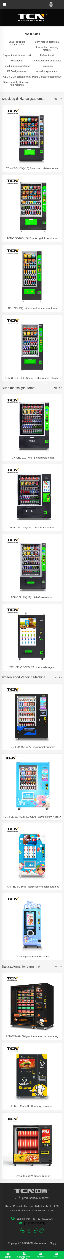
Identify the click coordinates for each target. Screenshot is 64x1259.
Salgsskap (47, 66)
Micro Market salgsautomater (47, 76)
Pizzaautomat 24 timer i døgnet (32, 1175)
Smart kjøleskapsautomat (17, 66)
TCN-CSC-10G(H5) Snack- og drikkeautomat (32, 238)
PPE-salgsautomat (17, 71)
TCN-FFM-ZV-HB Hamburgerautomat (32, 1106)
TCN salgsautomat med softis (32, 956)
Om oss (28, 1206)
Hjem (8, 1206)
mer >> (58, 98)
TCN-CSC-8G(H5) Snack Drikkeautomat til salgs (32, 377)
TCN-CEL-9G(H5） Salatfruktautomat (32, 597)
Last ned (15, 1210)
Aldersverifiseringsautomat (47, 60)
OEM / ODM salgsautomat (17, 76)
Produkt (17, 1206)
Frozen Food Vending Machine (47, 48)
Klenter (26, 1210)
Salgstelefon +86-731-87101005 (35, 1218)
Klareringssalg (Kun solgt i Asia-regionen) (16, 83)
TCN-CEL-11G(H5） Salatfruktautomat (32, 457)
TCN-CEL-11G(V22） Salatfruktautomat (32, 527)
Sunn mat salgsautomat (47, 41)
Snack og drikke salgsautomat (17, 43)
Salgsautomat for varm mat (17, 55)
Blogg (52, 1243)
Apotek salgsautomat (47, 71)
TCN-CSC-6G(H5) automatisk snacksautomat (32, 308)
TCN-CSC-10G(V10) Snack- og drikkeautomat (32, 168)
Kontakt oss (39, 1210)
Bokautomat (17, 60)
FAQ (56, 1206)
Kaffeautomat (47, 55)
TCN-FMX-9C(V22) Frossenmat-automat (32, 746)
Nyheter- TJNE (43, 1206)
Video (51, 1210)
